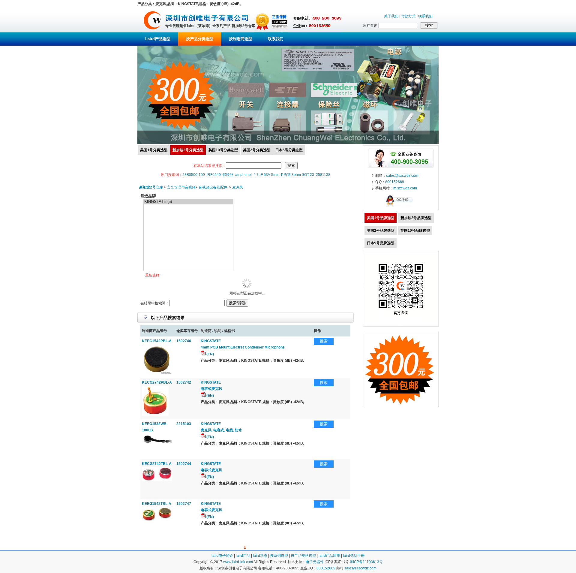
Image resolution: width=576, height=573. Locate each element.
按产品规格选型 (303, 555)
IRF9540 (214, 175)
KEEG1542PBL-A (157, 341)
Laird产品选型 (157, 39)
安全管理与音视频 (181, 187)
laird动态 (260, 555)
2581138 (323, 175)
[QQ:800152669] (401, 206)
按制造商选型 (240, 39)
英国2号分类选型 (256, 150)
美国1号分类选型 (153, 150)
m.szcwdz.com (405, 188)
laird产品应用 (329, 555)
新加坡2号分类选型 (187, 150)
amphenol (243, 175)
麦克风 (237, 187)
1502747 (183, 504)
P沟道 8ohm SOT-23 (297, 175)
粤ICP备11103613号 (366, 562)
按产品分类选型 (199, 39)
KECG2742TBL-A (157, 464)
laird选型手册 (353, 555)
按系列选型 (279, 555)
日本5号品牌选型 (380, 243)
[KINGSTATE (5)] (188, 201)
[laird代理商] (153, 31)
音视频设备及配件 (213, 187)
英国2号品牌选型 (380, 230)
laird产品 (243, 555)
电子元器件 (315, 562)
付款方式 (408, 16)
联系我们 (425, 16)
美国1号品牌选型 (380, 218)
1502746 (183, 341)
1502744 (183, 464)
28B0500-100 (193, 175)
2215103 (183, 424)
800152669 (394, 182)
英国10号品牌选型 (415, 230)
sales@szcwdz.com (402, 175)
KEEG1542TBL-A (156, 504)
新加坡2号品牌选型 (415, 218)
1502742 (183, 382)
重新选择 (152, 275)
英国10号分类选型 (223, 150)
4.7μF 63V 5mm (266, 175)
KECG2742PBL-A (157, 382)
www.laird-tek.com (238, 562)
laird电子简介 (222, 555)
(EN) (210, 354)
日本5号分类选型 (289, 150)
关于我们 (391, 16)
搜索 (324, 341)
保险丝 (228, 175)
